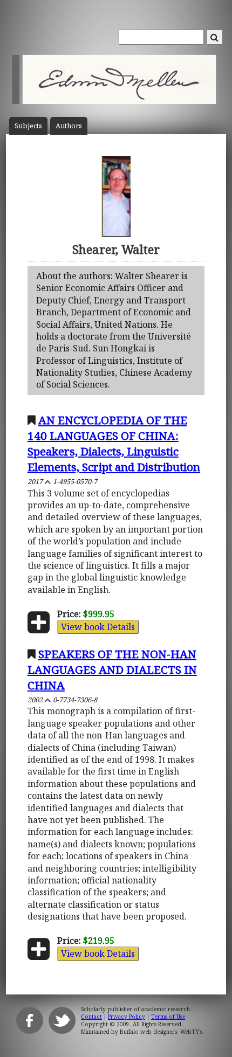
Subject (28, 125)
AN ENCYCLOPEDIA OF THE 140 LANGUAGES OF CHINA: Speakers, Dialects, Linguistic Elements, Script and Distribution (114, 443)
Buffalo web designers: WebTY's (161, 1031)
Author (69, 125)
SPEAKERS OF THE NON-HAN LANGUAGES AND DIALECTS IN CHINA (112, 669)
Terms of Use (168, 1016)
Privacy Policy (126, 1016)
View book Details (98, 627)
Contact (91, 1016)
